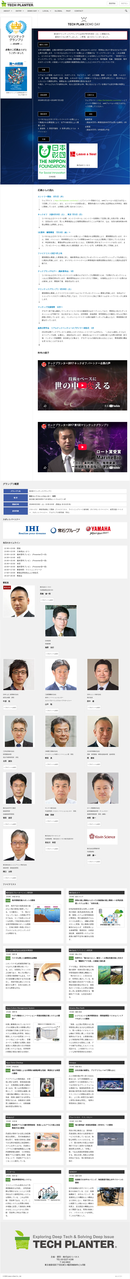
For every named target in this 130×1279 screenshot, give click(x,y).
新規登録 (112, 3)
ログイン (124, 3)
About (7, 11)
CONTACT (79, 11)
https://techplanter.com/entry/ (109, 100)
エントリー (118, 1276)
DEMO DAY (32, 11)
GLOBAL (58, 11)
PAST (68, 11)
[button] (126, 11)
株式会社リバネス (71, 1257)
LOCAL (46, 11)
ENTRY (19, 11)
